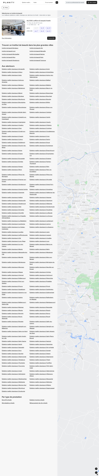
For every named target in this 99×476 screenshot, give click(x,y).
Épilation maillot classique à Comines (41, 128)
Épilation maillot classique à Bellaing (40, 85)
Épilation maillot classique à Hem (11, 206)
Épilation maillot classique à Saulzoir (40, 341)
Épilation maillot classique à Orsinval (12, 275)
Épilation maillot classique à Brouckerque (14, 107)
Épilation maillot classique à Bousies (40, 99)
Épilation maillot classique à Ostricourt (41, 275)
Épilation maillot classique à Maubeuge (41, 252)
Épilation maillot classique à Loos (39, 241)
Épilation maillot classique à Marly (40, 249)
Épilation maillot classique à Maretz (12, 249)
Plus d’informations (7, 38)
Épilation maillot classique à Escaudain (13, 158)
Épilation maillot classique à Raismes (13, 307)
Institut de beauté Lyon (8, 51)
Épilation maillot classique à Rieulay (12, 310)
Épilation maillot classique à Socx (12, 350)
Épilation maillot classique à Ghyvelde (41, 179)
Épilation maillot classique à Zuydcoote (13, 391)
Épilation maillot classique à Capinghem (13, 122)
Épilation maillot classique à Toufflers (41, 363)
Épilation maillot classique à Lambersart (41, 221)
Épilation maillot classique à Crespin (12, 136)
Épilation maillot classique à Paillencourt (14, 278)
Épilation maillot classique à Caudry (40, 122)
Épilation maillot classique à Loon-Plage (13, 241)
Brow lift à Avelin (7, 400)
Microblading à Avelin (8, 403)
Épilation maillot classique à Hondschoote (42, 206)
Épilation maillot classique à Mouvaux (13, 267)
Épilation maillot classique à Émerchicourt (42, 150)
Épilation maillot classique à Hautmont (41, 200)
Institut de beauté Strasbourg (10, 60)
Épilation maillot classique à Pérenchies (41, 278)
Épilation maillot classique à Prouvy (12, 286)
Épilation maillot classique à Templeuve (13, 360)
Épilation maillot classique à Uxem (12, 371)
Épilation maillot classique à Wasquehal (41, 379)
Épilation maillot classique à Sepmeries (41, 344)
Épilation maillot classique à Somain (40, 350)
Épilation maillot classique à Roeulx (40, 310)
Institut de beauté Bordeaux (10, 48)
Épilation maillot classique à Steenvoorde (14, 356)
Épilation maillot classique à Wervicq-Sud (14, 385)
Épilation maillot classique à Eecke (12, 150)
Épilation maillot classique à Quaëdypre (13, 289)
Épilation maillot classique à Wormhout (13, 388)
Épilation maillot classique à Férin (39, 166)
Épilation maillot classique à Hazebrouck (14, 203)
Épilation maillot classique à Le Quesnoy (41, 227)
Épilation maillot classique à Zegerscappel (42, 388)
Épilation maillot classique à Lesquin (40, 235)
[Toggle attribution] (97, 475)
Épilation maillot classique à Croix (40, 136)
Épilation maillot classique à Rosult (40, 316)
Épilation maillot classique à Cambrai (40, 112)
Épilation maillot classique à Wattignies (13, 382)
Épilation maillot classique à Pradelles (41, 281)
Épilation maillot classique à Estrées (12, 161)
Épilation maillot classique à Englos (12, 153)
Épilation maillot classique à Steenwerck (41, 356)
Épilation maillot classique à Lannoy (40, 224)
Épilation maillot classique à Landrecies (13, 224)
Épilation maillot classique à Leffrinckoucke (14, 235)
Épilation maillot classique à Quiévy (12, 297)
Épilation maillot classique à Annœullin (13, 69)
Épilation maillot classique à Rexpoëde (41, 307)
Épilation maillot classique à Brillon (40, 102)
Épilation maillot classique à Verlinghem (13, 374)
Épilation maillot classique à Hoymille (13, 213)
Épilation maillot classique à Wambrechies (14, 379)
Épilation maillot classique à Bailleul (40, 80)
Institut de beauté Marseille (38, 51)
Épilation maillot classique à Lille (11, 238)
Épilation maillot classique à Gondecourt (14, 184)
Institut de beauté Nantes (37, 54)
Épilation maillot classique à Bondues (13, 96)
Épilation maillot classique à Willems (40, 385)
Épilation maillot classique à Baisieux (13, 85)
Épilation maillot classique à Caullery (12, 125)
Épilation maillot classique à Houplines (41, 210)
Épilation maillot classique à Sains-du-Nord (14, 331)
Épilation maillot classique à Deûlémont (13, 142)
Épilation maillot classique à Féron (12, 169)
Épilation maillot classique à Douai (40, 142)
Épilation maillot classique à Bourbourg (13, 99)
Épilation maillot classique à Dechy (40, 139)
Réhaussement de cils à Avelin (38, 403)
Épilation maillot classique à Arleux (12, 72)
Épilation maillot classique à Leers (40, 232)
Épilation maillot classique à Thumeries (13, 363)
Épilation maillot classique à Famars (12, 166)
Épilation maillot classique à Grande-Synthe (15, 189)
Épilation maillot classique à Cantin (40, 117)
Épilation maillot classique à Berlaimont (13, 88)
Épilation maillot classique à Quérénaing (41, 289)
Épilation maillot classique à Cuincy (12, 139)
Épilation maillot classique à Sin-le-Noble (42, 347)
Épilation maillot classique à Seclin (12, 344)
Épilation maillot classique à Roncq (40, 313)
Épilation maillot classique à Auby (12, 75)
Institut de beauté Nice (8, 57)
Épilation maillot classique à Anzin (40, 69)
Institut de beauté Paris (36, 57)
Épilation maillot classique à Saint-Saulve (14, 341)
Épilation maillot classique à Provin (40, 286)
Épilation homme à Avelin (37, 400)
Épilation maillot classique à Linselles (41, 238)
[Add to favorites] (23, 21)
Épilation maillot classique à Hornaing (13, 210)
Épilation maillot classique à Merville (12, 257)
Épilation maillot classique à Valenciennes (42, 371)
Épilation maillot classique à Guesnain (13, 192)
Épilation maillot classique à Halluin (12, 197)
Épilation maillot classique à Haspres (40, 197)
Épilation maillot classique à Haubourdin (14, 200)
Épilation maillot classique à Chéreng (40, 125)
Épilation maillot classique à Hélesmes (41, 203)
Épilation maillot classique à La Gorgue (41, 216)
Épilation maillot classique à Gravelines (41, 189)
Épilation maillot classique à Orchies (40, 272)
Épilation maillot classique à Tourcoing (13, 366)
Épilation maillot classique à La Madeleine (14, 221)
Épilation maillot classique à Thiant (40, 360)
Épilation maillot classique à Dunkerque (41, 145)
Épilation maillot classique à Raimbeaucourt (42, 302)
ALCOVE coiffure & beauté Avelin (39, 21)
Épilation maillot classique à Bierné (12, 93)
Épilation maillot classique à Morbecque (13, 262)
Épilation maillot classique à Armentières (42, 72)
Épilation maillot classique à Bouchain (41, 96)
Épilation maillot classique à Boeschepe (41, 93)
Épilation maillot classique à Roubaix (12, 321)
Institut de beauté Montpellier (10, 54)
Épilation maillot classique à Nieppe (12, 272)
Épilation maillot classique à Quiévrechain (42, 292)
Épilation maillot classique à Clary (12, 128)
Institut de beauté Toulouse (38, 60)
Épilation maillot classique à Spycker (12, 353)
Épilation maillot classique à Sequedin (13, 347)
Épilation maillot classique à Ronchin (12, 313)
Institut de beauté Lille (36, 48)
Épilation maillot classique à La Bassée (41, 213)
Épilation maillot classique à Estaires (40, 158)
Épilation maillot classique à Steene (40, 353)
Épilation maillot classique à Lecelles (12, 232)
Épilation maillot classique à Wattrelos (41, 382)
